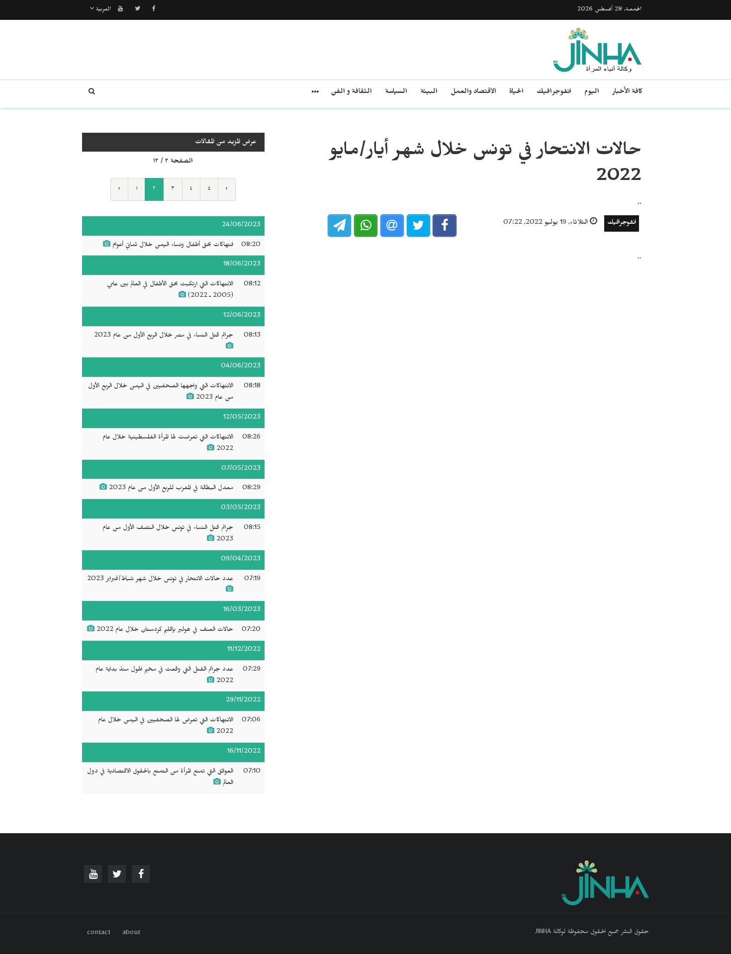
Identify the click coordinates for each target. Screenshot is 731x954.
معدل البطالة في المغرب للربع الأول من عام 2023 (171, 489)
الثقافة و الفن (351, 92)
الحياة (516, 92)
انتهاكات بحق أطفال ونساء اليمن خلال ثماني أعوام (172, 246)
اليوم (591, 92)
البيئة (429, 92)
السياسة (396, 92)
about (131, 934)
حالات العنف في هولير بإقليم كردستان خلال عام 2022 (164, 630)
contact (98, 934)
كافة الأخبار (627, 92)
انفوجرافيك (554, 92)
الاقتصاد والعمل (473, 92)
